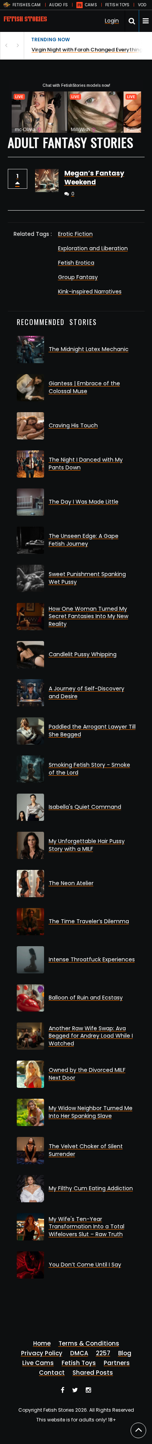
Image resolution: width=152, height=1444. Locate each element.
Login (112, 21)
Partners (117, 1363)
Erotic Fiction (75, 234)
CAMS (91, 5)
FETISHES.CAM (26, 5)
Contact (52, 1372)
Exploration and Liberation (93, 248)
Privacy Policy (41, 1353)
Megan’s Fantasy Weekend (94, 178)
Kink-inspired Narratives (90, 291)
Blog (124, 1353)
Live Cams (38, 1363)
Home (42, 1343)
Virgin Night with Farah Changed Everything (87, 49)
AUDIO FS (58, 5)
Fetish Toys (79, 1363)
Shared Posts (92, 1372)
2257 (103, 1353)
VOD (142, 5)
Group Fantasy (78, 277)
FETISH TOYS (117, 5)
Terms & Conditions (88, 1343)
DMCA (79, 1353)
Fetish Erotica (76, 263)
